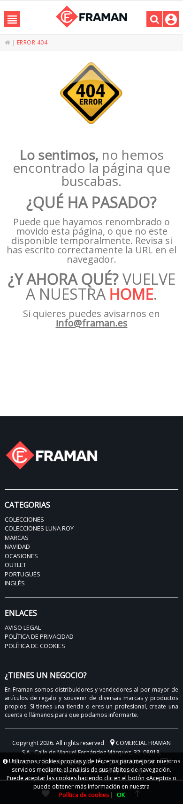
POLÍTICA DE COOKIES (35, 646)
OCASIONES (21, 556)
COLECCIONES (24, 519)
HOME (131, 294)
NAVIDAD (17, 546)
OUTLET (15, 565)
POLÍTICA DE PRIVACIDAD (39, 636)
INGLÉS (15, 583)
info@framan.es (92, 323)
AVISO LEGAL (23, 627)
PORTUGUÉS (22, 574)
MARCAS (17, 537)
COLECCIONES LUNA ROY (39, 528)
